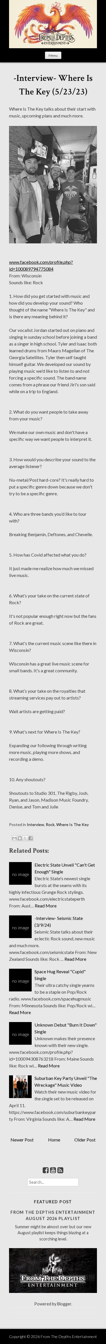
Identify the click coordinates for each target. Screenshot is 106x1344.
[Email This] (14, 838)
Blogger (64, 1303)
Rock (50, 824)
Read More (46, 905)
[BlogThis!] (20, 838)
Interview (35, 824)
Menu (53, 55)
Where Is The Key (72, 824)
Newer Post (22, 1139)
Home (54, 1139)
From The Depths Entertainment (69, 1336)
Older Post (85, 1139)
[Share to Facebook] (30, 838)
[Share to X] (25, 838)
